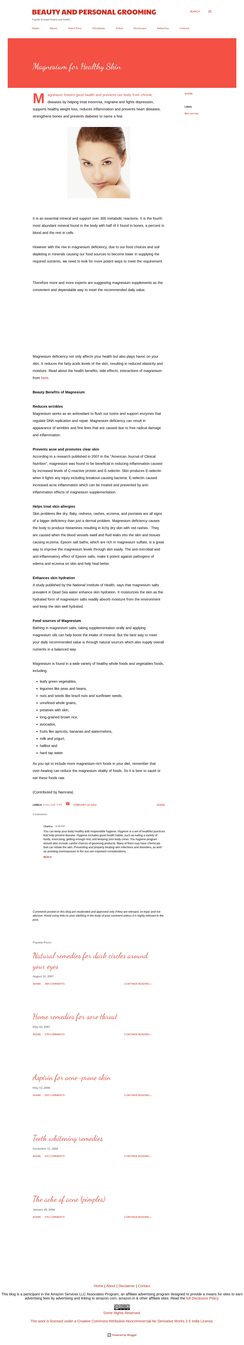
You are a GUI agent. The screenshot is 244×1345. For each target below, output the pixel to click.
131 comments (54, 1156)
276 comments (54, 1216)
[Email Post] (68, 804)
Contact (185, 28)
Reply (47, 857)
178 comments (54, 1034)
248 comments (54, 983)
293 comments (54, 1095)
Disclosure (140, 28)
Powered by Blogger (124, 1335)
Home (35, 28)
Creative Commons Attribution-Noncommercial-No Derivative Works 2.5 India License (145, 1321)
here (44, 378)
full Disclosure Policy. (202, 1298)
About (53, 28)
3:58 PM (60, 826)
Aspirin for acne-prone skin (72, 1077)
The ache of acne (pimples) (69, 1199)
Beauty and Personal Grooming (94, 11)
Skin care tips (192, 113)
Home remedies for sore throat (75, 1016)
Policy (119, 28)
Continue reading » (137, 983)
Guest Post (75, 28)
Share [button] (189, 93)
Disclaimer (98, 28)
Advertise (163, 28)
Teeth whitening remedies (68, 1138)
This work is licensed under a (85, 1317)
